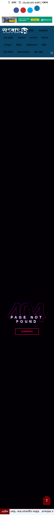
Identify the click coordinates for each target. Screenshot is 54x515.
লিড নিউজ (8, 52)
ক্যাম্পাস (33, 37)
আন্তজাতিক (43, 30)
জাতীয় (19, 30)
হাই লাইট (38, 52)
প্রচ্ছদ (8, 30)
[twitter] (30, 10)
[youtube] (16, 10)
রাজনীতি (30, 30)
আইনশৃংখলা (31, 45)
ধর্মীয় (44, 45)
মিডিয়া (19, 45)
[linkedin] (23, 10)
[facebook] (37, 8)
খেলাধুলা (8, 45)
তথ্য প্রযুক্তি (8, 37)
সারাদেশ (21, 37)
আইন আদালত (23, 52)
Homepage (27, 331)
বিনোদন (45, 37)
